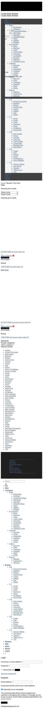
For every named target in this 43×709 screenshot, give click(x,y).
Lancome (16, 139)
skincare (16, 96)
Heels (15, 88)
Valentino (8, 445)
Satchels (16, 35)
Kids (6, 176)
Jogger (15, 73)
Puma (15, 157)
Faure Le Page (10, 371)
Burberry (16, 103)
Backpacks (17, 27)
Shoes (11, 77)
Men (7, 21)
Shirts (15, 67)
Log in (17, 670)
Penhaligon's (10, 419)
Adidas (16, 111)
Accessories (13, 44)
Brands (8, 97)
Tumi (7, 443)
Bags (11, 25)
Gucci (15, 126)
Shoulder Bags (18, 37)
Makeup (16, 92)
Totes (15, 39)
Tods (7, 436)
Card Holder (17, 52)
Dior (14, 113)
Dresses (16, 65)
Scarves (16, 58)
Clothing (12, 63)
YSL (15, 172)
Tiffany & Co (17, 170)
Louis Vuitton (18, 141)
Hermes (8, 390)
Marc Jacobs (9, 409)
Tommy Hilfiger (18, 164)
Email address (7, 682)
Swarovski (9, 432)
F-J (10, 117)
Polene (16, 155)
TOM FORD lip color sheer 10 (12, 267)
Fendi (15, 119)
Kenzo (15, 136)
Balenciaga (9, 354)
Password (5, 666)
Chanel (7, 362)
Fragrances (17, 94)
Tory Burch (17, 166)
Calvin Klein (17, 107)
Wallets (16, 40)
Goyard (7, 383)
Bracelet (16, 48)
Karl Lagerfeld (10, 394)
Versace (16, 168)
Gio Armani (17, 130)
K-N (10, 132)
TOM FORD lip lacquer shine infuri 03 (15, 337)
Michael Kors (18, 145)
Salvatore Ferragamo (13, 428)
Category (9, 23)
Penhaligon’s (18, 158)
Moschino (8, 415)
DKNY (15, 115)
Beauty (11, 90)
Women (8, 174)
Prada (15, 151)
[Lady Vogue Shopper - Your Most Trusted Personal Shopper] (9, 14)
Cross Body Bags (19, 31)
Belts (15, 46)
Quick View (5, 257)
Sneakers (16, 82)
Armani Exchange (20, 101)
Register (4, 702)
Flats (15, 80)
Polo (15, 153)
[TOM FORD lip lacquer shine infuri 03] (15, 322)
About (7, 179)
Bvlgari (16, 105)
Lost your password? (8, 674)
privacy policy (6, 699)
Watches (16, 59)
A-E (10, 99)
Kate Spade (17, 134)
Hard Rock (9, 388)
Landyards (17, 56)
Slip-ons (16, 79)
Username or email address (11, 662)
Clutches (16, 29)
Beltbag (16, 42)
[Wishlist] (2, 254)
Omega (7, 417)
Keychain (16, 54)
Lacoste (16, 138)
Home (3, 183)
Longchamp (17, 143)
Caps (15, 50)
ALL (6, 19)
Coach (15, 109)
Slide (15, 86)
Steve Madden (18, 160)
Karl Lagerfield (10, 396)
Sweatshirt (17, 69)
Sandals (16, 84)
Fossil (15, 120)
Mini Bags (17, 33)
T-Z (10, 162)
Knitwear (16, 71)
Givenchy (16, 124)
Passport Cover (19, 61)
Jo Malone (17, 128)
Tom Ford (8, 438)
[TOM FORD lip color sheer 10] (13, 252)
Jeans (15, 75)
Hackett (8, 386)
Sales (7, 177)
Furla (15, 122)
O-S (10, 149)
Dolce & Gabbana (11, 369)
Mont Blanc (17, 147)
